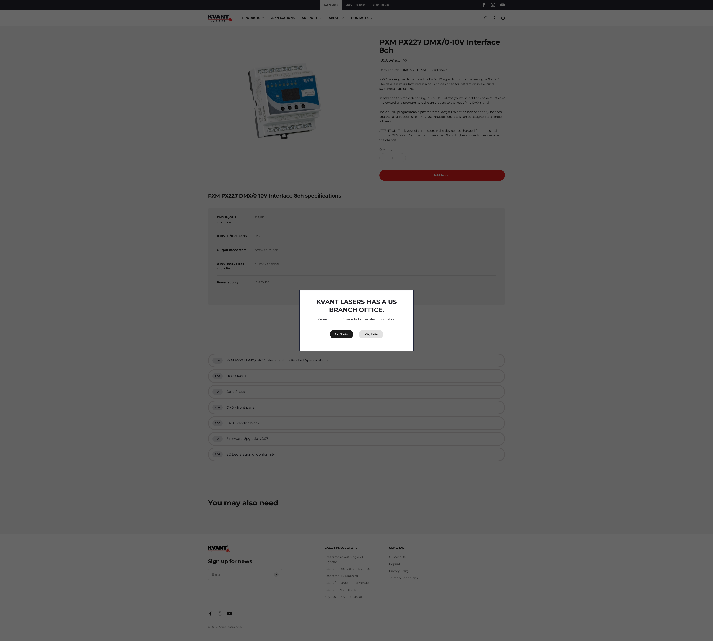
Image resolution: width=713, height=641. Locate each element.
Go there (341, 334)
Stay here (371, 334)
